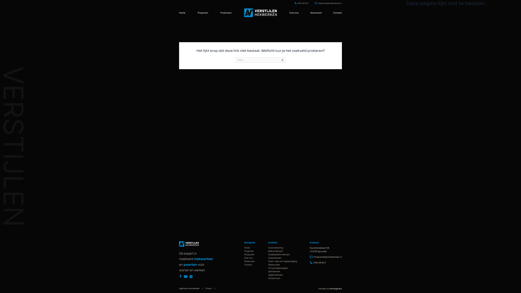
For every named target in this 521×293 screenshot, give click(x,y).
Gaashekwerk (275, 257)
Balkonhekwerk (275, 251)
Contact (337, 12)
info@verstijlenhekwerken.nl (327, 256)
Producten (226, 12)
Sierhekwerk (274, 271)
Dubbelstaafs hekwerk (279, 254)
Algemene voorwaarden (189, 288)
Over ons (294, 12)
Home (182, 12)
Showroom (316, 12)
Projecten (203, 12)
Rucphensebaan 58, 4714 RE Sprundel (320, 249)
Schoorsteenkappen (278, 268)
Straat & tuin (274, 278)
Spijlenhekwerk (275, 274)
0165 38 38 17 (319, 262)
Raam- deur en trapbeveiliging (282, 261)
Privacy (209, 288)
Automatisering (275, 247)
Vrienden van (330, 288)
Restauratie (274, 264)
